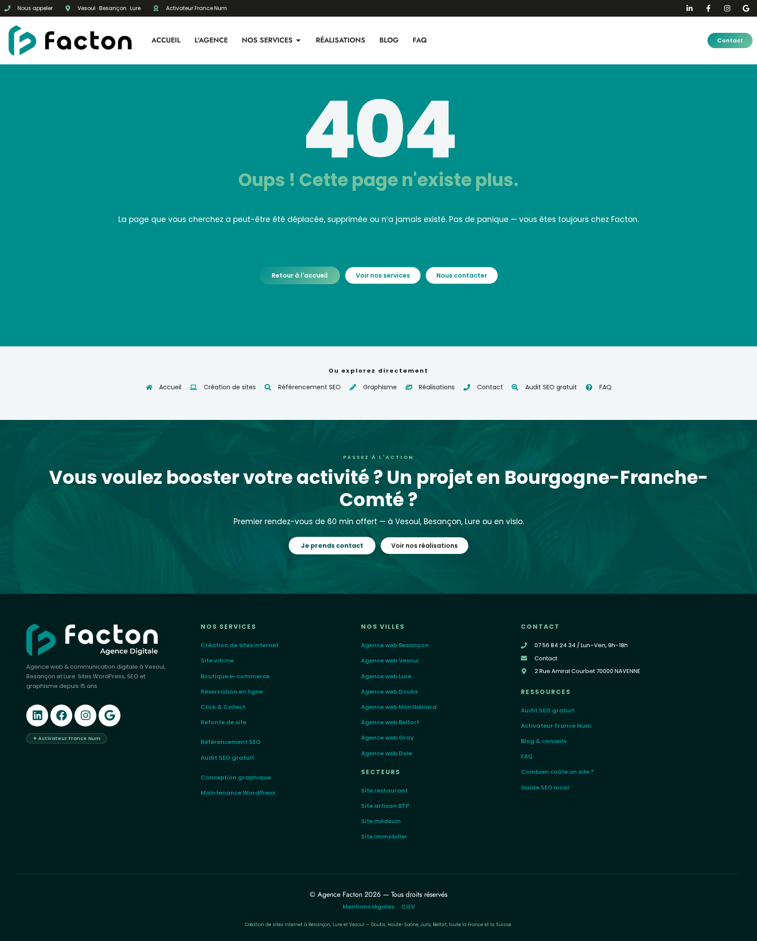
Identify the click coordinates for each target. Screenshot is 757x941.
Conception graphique (236, 777)
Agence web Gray (387, 737)
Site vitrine (217, 660)
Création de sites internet (240, 645)
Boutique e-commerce (235, 676)
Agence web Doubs (389, 691)
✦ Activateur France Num (66, 738)
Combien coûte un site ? (557, 772)
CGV (408, 906)
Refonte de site (223, 722)
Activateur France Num (556, 726)
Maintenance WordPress (238, 793)
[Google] (109, 715)
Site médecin (381, 821)
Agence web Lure (386, 676)
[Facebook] (61, 715)
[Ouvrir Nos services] (298, 40)
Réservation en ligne (232, 691)
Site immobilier (384, 836)
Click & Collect (223, 707)
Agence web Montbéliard (399, 707)
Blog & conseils (543, 741)
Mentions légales (368, 906)
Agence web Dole (386, 753)
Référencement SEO (231, 742)
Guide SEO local (545, 787)
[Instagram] (85, 715)
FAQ (527, 756)
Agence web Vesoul (390, 660)
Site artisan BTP (385, 806)
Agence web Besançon (395, 645)
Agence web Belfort (390, 722)
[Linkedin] (37, 715)
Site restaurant (384, 790)
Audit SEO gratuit (227, 758)
